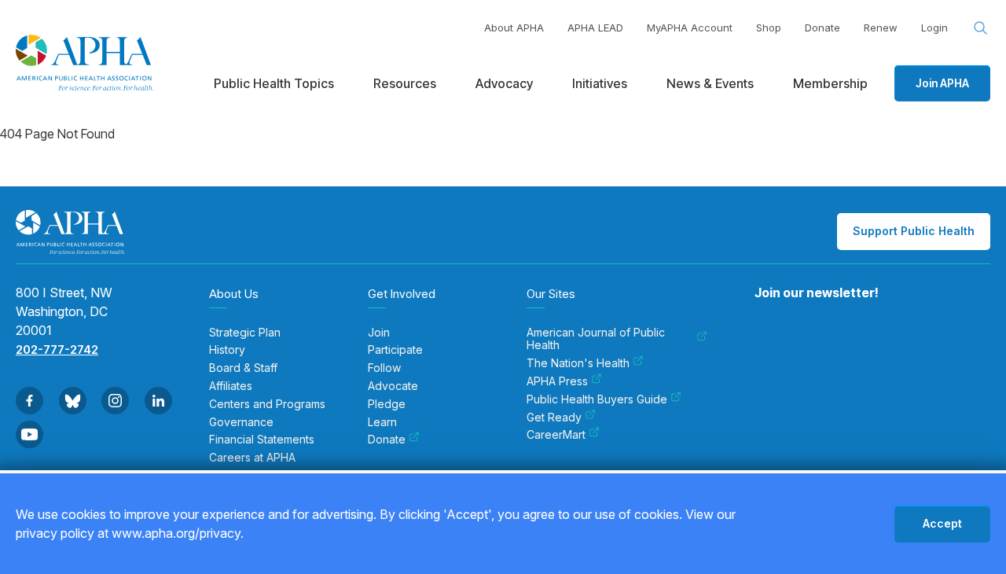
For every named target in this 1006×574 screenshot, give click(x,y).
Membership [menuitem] (830, 83)
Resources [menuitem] (404, 83)
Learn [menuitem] (382, 422)
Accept (942, 523)
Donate (822, 27)
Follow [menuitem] (384, 368)
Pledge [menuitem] (387, 404)
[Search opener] (980, 28)
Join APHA (942, 83)
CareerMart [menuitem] (556, 435)
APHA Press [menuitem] (557, 381)
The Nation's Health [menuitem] (578, 363)
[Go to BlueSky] (72, 400)
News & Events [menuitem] (710, 83)
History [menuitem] (227, 350)
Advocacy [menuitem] (504, 83)
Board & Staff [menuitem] (243, 368)
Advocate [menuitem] (393, 386)
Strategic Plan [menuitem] (245, 332)
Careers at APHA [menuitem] (252, 457)
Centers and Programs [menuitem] (267, 404)
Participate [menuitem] (395, 350)
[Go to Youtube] (29, 434)
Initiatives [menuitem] (599, 83)
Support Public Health (914, 230)
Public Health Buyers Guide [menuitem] (597, 399)
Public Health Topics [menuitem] (274, 83)
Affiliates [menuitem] (230, 386)
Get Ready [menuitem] (554, 417)
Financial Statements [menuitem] (261, 439)
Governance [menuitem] (241, 422)
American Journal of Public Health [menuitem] (596, 339)
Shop (768, 27)
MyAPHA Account (689, 27)
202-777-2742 (57, 349)
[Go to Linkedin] (158, 400)
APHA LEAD (595, 27)
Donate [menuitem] (387, 439)
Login (934, 27)
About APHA (514, 27)
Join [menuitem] (379, 332)
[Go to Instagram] (115, 400)
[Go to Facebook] (29, 400)
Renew (881, 27)
